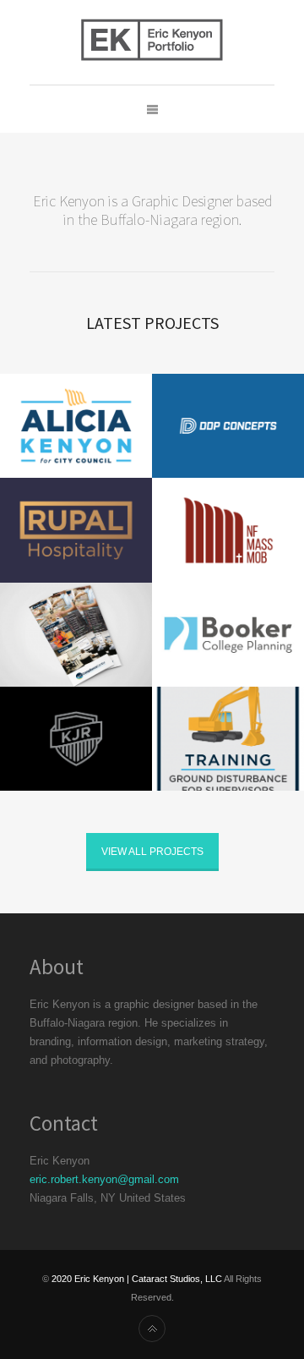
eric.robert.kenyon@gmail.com (104, 1179)
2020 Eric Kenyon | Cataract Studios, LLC (137, 1279)
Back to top (152, 1328)
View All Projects (152, 852)
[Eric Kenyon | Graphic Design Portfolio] (152, 42)
